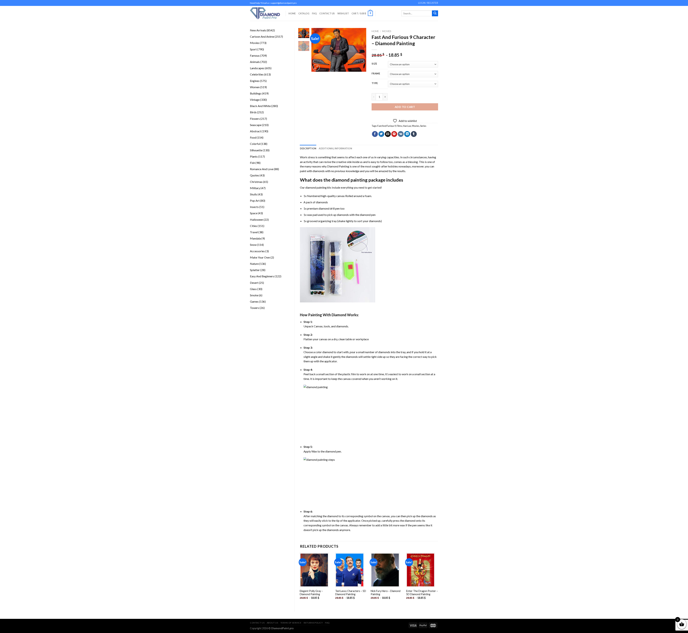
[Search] (435, 13)
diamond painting (349, 179)
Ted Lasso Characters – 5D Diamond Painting (350, 592)
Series (423, 125)
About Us (272, 622)
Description (308, 148)
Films (399, 125)
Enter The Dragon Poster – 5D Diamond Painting (422, 592)
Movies (386, 31)
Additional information (335, 148)
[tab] (308, 148)
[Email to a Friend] (388, 134)
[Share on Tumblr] (414, 134)
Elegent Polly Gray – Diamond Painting (311, 592)
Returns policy (313, 622)
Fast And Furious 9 (386, 125)
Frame (376, 73)
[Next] (360, 50)
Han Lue (407, 125)
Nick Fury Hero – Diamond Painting (385, 592)
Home (292, 13)
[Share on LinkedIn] (407, 134)
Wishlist (343, 13)
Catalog (304, 13)
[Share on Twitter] (381, 134)
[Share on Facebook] (375, 134)
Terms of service (291, 622)
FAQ (314, 13)
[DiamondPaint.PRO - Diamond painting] (265, 13)
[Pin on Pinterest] (394, 134)
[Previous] (317, 50)
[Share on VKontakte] (401, 134)
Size (374, 64)
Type (375, 83)
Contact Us (327, 13)
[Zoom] (316, 67)
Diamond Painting (338, 166)
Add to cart (405, 106)
